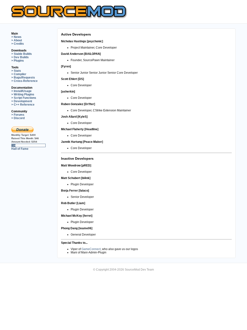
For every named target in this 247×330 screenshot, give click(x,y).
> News (16, 37)
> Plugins (17, 60)
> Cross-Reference (24, 81)
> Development (21, 101)
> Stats (16, 70)
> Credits (17, 43)
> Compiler (18, 74)
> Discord (18, 118)
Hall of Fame (19, 149)
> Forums (17, 114)
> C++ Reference (22, 104)
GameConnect (91, 249)
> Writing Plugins (22, 94)
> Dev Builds (20, 57)
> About (16, 40)
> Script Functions (23, 98)
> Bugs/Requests (23, 77)
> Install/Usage (21, 91)
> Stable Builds (21, 54)
